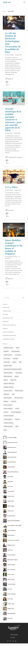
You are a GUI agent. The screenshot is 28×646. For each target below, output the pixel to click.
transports (17, 419)
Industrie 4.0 (13, 379)
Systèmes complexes (8, 404)
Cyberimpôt (15, 358)
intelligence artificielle (8, 387)
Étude (17, 426)
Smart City (13, 401)
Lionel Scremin (9, 190)
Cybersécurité (12, 157)
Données (14, 362)
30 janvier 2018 (18, 54)
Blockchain (6, 307)
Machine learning (19, 390)
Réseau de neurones (19, 397)
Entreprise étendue (8, 365)
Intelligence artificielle (9, 325)
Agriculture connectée (8, 347)
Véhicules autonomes (8, 426)
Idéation (16, 376)
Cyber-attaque (7, 358)
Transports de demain (8, 339)
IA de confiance (18, 372)
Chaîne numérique (15, 351)
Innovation (6, 321)
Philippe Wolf (9, 133)
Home (4, 11)
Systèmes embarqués (8, 408)
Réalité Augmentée (8, 397)
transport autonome (8, 419)
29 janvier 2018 (17, 133)
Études (5, 430)
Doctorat (11, 210)
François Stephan (10, 54)
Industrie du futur (8, 318)
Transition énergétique (8, 415)
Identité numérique (8, 376)
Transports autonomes (8, 422)
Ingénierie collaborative (9, 383)
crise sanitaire (18, 354)
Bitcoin (17, 347)
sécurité (17, 408)
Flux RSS (13, 637)
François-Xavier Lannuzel (11, 256)
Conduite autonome (8, 354)
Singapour (6, 401)
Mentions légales (14, 634)
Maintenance (6, 394)
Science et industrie (8, 332)
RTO (13, 394)
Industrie (6, 379)
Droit (20, 362)
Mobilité (10, 79)
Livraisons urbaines (8, 390)
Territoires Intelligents (9, 335)
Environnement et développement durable (12, 369)
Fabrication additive (8, 372)
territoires (6, 412)
